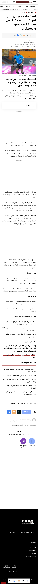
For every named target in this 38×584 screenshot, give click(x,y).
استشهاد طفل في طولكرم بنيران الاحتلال (18, 376)
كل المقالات (32, 550)
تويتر (25, 351)
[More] (14, 35)
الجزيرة (27, 342)
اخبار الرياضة (24, 403)
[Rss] (10, 572)
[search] (13, 2)
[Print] (17, 35)
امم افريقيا (12, 403)
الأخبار (23, 12)
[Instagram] (23, 443)
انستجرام (18, 351)
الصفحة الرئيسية (31, 556)
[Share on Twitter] (27, 35)
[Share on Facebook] (30, 35)
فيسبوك (32, 351)
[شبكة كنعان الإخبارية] (23, 2)
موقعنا (28, 348)
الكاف (18, 403)
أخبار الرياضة (31, 12)
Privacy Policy (32, 547)
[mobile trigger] (34, 2)
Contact (33, 553)
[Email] (24, 35)
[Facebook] (32, 443)
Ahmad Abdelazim (29, 42)
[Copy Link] (21, 35)
